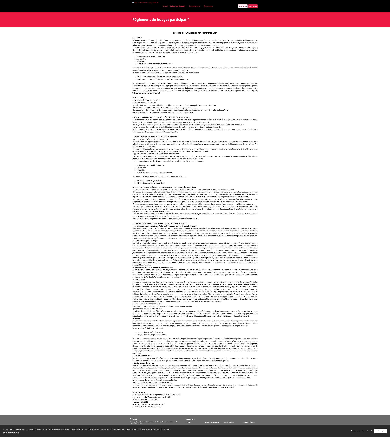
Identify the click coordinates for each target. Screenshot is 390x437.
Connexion (253, 6)
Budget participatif (177, 6)
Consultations (194, 6)
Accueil (165, 6)
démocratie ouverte (136, 423)
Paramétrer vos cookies (11, 433)
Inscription (243, 6)
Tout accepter (380, 431)
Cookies (188, 422)
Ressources (208, 6)
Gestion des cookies (212, 422)
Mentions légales (249, 422)
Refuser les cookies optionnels (361, 431)
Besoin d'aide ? (229, 422)
